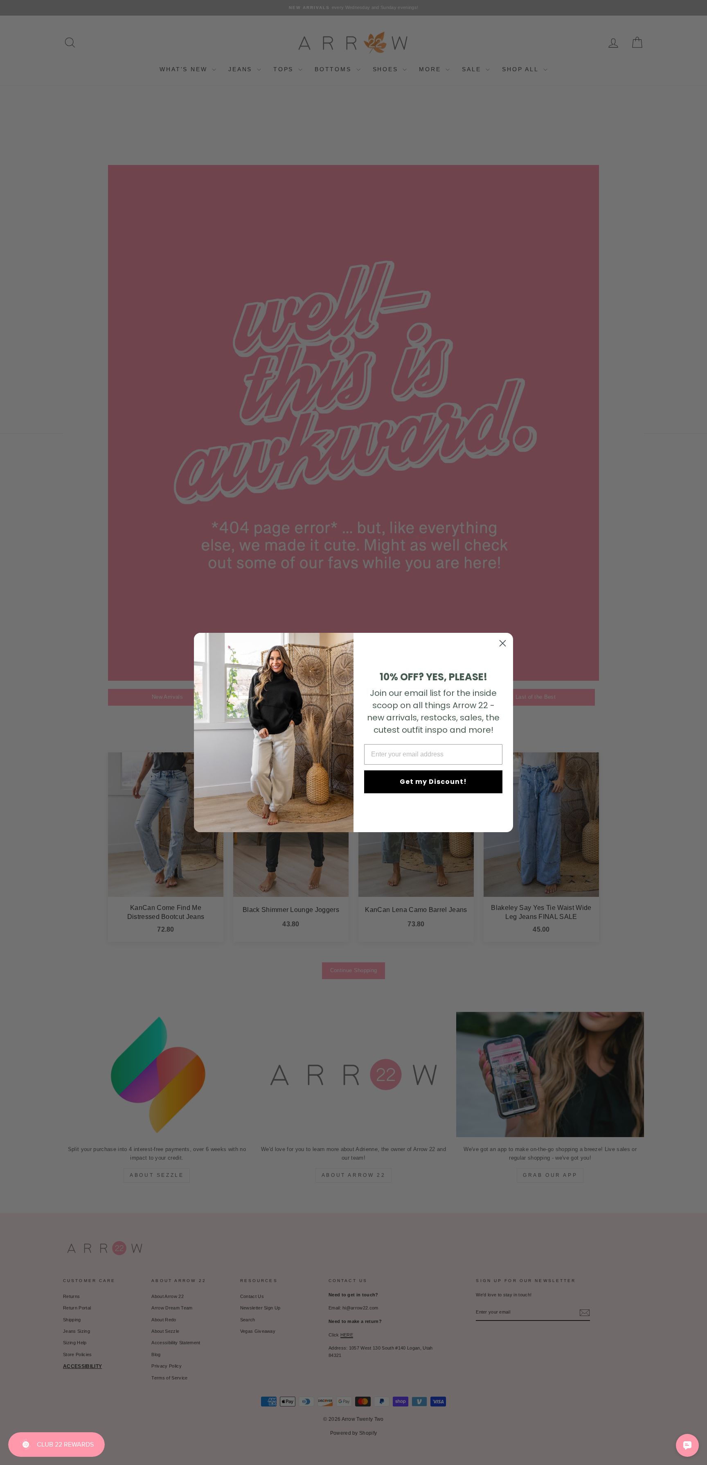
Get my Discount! (433, 781)
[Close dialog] (502, 643)
